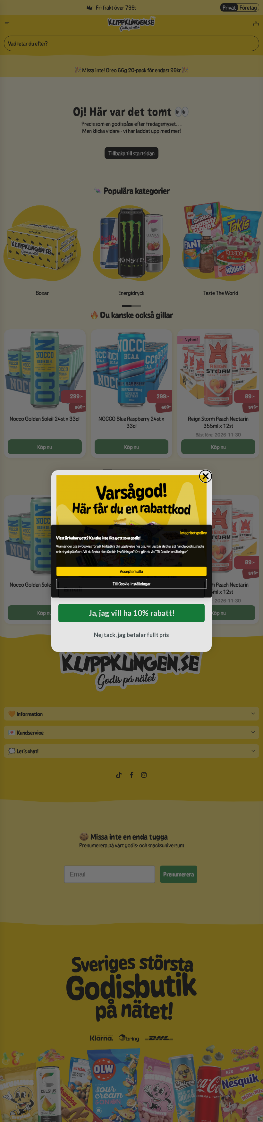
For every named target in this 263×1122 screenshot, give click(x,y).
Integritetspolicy (193, 532)
